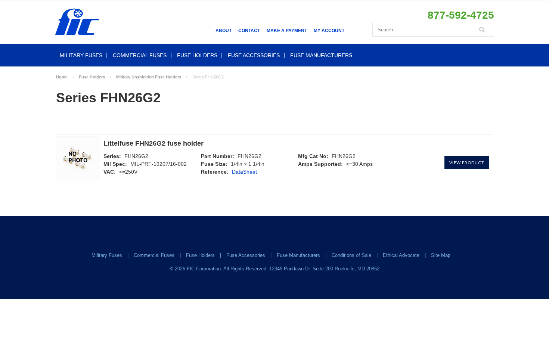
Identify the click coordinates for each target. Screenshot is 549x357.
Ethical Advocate (401, 255)
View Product (466, 162)
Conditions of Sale (351, 255)
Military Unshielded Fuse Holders (148, 77)
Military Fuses (81, 55)
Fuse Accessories (254, 55)
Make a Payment (287, 30)
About (223, 30)
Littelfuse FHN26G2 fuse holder (153, 143)
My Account (329, 30)
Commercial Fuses (140, 55)
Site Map (440, 255)
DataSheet (244, 172)
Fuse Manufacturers (321, 55)
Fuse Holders (197, 55)
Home (62, 77)
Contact (249, 30)
